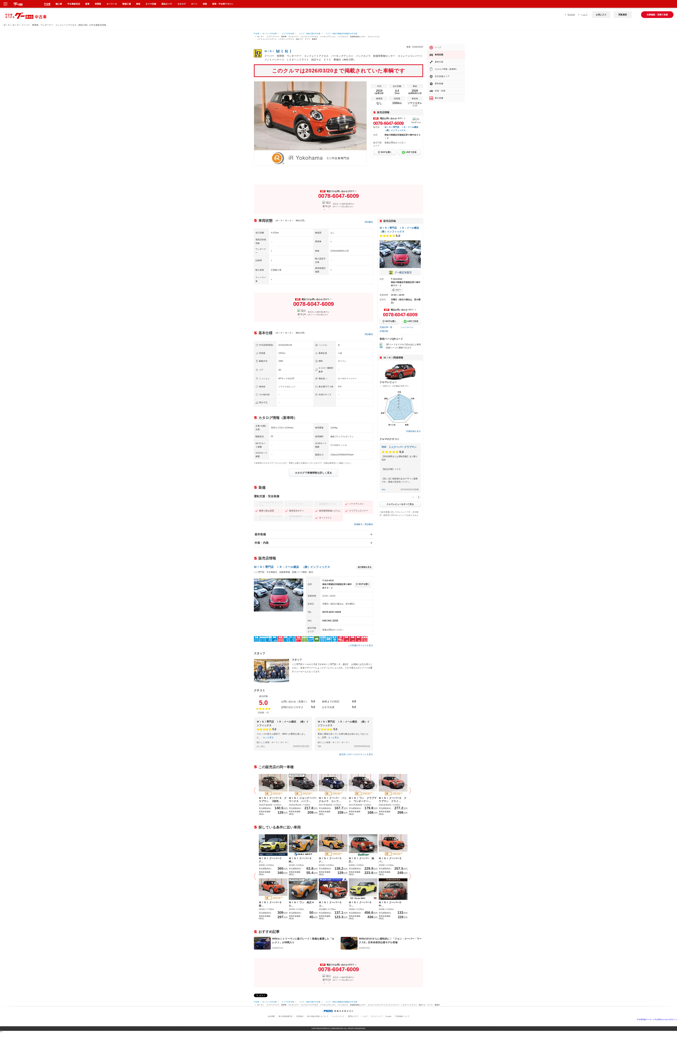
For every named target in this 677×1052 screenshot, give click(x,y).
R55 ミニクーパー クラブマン (399, 447)
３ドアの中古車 (287, 34)
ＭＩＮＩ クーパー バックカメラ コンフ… (333, 800)
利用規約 (299, 1016)
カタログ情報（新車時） (446, 69)
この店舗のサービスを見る (360, 645)
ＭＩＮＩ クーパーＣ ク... (271, 860)
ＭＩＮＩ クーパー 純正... (361, 860)
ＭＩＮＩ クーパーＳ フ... (361, 904)
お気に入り (601, 14)
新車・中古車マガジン (222, 4)
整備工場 (126, 4)
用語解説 (369, 222)
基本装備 (260, 534)
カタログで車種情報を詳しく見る (313, 472)
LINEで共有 (411, 152)
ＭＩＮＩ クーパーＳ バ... (391, 860)
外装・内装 (262, 542)
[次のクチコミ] (419, 497)
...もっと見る (267, 737)
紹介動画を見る (364, 567)
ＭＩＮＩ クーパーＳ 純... (301, 860)
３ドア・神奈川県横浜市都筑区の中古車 (340, 34)
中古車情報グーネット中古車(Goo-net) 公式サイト (657, 1019)
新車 (87, 4)
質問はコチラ (353, 1016)
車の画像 (439, 98)
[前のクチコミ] (413, 497)
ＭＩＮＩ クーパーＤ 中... (391, 904)
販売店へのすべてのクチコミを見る (356, 754)
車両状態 (439, 54)
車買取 (98, 4)
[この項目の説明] (405, 118)
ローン (194, 4)
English (571, 14)
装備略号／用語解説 (363, 524)
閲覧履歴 (622, 14)
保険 (205, 4)
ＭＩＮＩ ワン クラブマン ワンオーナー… (363, 800)
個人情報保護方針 (286, 1016)
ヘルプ (584, 14)
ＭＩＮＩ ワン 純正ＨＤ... (301, 904)
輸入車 (59, 4)
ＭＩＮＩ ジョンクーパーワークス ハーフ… (303, 800)
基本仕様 (439, 62)
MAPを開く (386, 152)
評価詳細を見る (413, 431)
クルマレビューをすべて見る (400, 504)
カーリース (111, 4)
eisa (383, 489)
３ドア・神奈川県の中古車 (308, 34)
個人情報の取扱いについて (317, 1016)
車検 (138, 4)
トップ (438, 47)
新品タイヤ (166, 4)
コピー (398, 290)
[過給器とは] (326, 379)
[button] (255, 790)
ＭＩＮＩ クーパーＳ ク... (331, 860)
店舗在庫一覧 (386, 327)
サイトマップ (376, 1016)
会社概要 (271, 1016)
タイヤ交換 (151, 4)
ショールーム (407, 327)
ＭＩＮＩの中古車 (270, 34)
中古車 (256, 34)
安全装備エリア (442, 76)
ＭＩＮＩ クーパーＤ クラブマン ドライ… (393, 800)
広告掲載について (402, 1016)
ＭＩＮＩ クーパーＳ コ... (331, 904)
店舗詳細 (384, 331)
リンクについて (338, 1016)
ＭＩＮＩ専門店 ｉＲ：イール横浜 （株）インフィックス (292, 566)
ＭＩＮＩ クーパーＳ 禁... (271, 904)
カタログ (181, 4)
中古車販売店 (73, 4)
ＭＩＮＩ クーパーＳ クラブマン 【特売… (273, 800)
